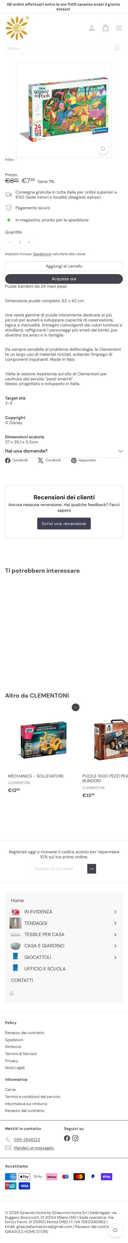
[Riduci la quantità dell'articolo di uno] (10, 242)
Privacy (11, 1060)
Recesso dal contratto (24, 1032)
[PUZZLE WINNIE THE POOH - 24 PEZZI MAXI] (42, 629)
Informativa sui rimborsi (26, 1103)
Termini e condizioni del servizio (32, 1096)
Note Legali (15, 1067)
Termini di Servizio (21, 1053)
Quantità (13, 232)
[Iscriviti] (91, 869)
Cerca (10, 1089)
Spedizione (42, 254)
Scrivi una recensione (64, 523)
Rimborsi (13, 1046)
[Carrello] (105, 28)
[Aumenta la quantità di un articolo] (29, 242)
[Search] (117, 48)
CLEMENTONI (49, 695)
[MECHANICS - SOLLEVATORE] (42, 751)
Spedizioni (14, 1039)
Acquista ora (64, 278)
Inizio (9, 159)
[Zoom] (103, 148)
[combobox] (64, 48)
